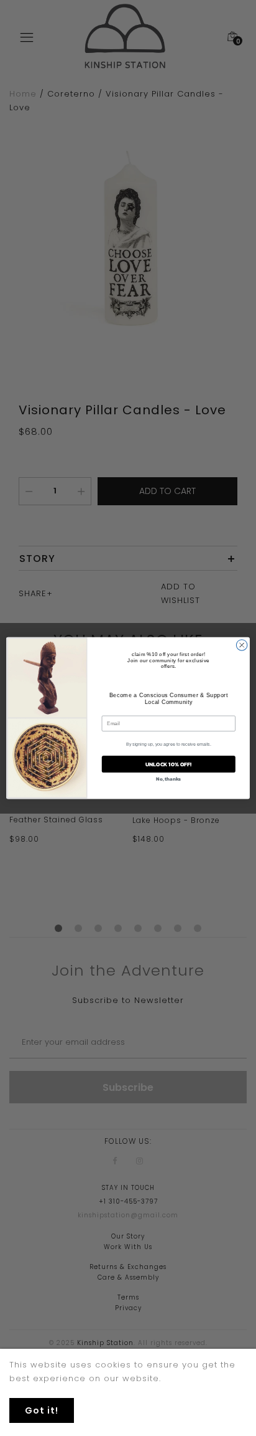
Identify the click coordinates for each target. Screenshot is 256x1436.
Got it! (41, 1410)
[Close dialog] (241, 645)
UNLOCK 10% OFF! (168, 764)
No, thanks (168, 778)
